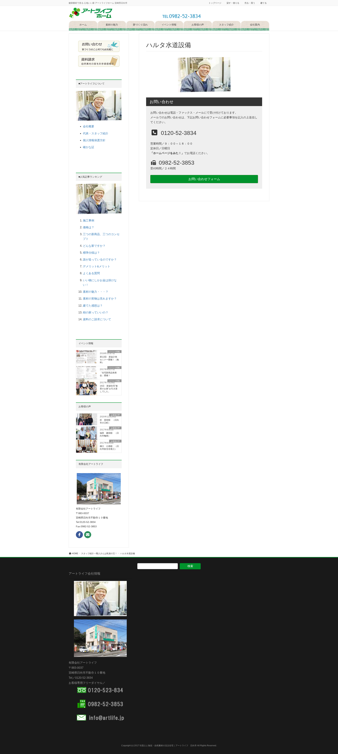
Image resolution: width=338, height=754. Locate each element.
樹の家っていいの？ (95, 312)
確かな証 (88, 147)
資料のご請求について (97, 319)
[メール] (87, 534)
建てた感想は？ (93, 305)
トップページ (215, 3)
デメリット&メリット (96, 266)
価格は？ (88, 227)
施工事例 (88, 220)
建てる (263, 3)
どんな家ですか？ (94, 245)
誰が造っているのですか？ (100, 259)
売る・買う (250, 3)
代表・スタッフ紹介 (95, 133)
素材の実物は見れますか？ (100, 298)
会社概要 (88, 126)
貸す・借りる (233, 3)
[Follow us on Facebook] (79, 534)
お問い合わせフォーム (204, 179)
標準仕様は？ (91, 252)
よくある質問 (91, 273)
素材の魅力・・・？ (95, 291)
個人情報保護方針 (94, 140)
